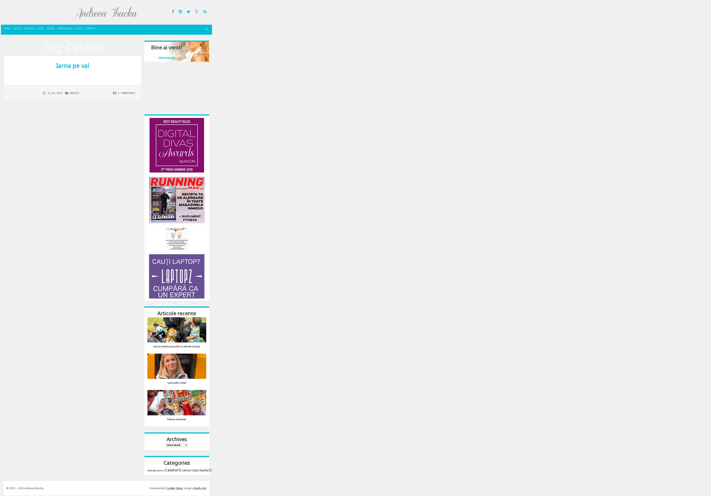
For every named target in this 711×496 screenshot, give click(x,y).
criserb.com (199, 488)
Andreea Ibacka (106, 12)
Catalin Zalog (175, 488)
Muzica (74, 93)
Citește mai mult (166, 57)
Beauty (17, 28)
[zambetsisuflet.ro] (176, 238)
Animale (151, 470)
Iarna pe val (72, 66)
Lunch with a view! (177, 382)
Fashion (29, 28)
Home (7, 28)
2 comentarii (127, 93)
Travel (50, 28)
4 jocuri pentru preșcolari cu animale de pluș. (177, 346)
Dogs (79, 28)
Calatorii (173, 469)
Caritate (186, 470)
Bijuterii (161, 470)
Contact (90, 28)
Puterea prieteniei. (176, 419)
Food (40, 28)
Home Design (65, 28)
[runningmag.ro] (177, 199)
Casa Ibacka (200, 470)
